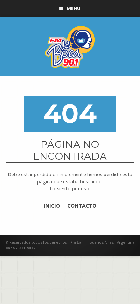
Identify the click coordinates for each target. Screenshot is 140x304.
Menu (74, 8)
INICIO (52, 206)
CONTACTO (81, 206)
